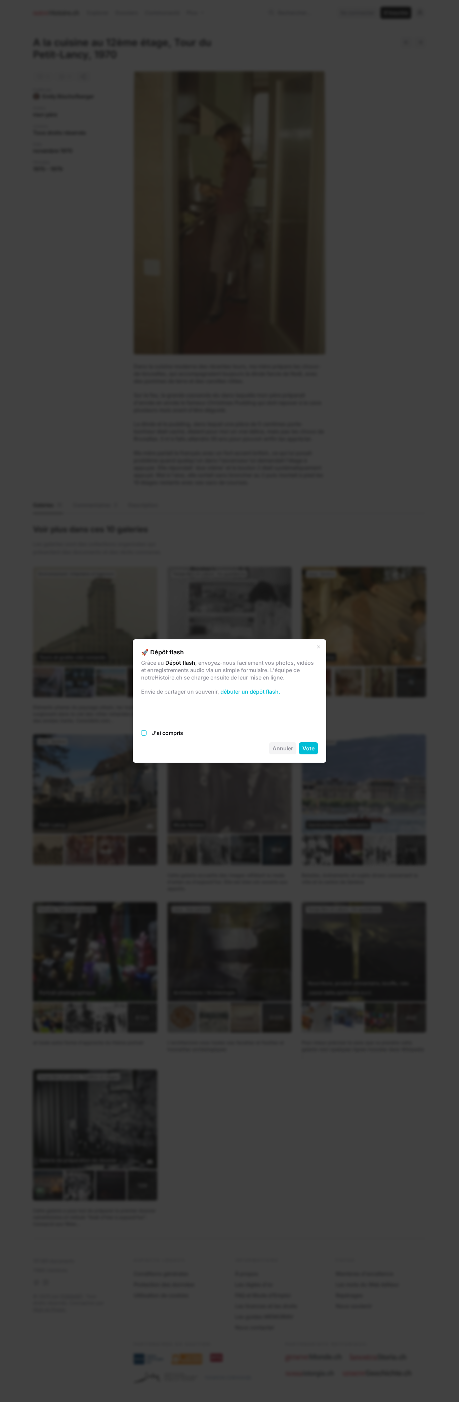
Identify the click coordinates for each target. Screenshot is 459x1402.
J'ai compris (167, 733)
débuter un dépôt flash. (249, 691)
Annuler (283, 748)
